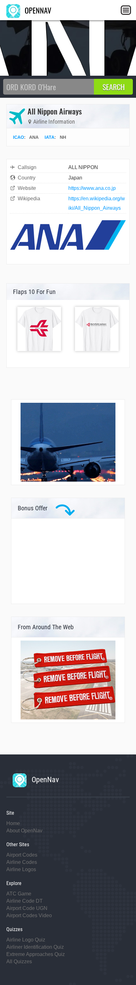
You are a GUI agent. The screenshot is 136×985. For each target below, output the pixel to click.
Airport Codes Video (29, 915)
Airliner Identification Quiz (35, 947)
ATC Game (18, 893)
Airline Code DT (24, 901)
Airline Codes (21, 862)
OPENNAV (37, 10)
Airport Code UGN (26, 908)
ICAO (18, 137)
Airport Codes (21, 855)
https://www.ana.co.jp (92, 188)
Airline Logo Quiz (25, 939)
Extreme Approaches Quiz (35, 954)
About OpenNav (24, 830)
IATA (49, 137)
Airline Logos (21, 869)
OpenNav (44, 779)
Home (13, 823)
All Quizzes (19, 961)
